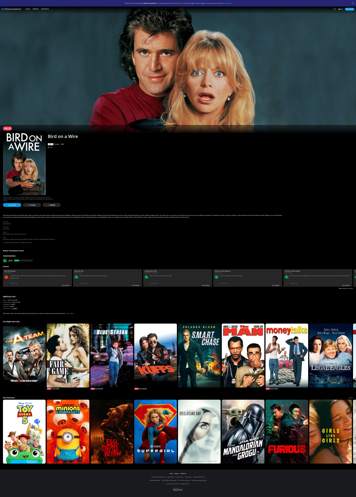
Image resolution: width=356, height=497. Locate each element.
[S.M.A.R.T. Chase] (199, 355)
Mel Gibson (6, 239)
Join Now (228, 3)
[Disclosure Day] (199, 432)
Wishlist (52, 205)
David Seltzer (6, 234)
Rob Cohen (6, 229)
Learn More (70, 313)
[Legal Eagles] (330, 355)
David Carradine (22, 239)
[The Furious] (287, 432)
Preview (32, 205)
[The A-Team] (24, 355)
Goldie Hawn (14, 239)
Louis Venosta (15, 234)
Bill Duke (30, 239)
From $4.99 (12, 205)
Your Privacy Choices (184, 480)
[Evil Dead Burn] (111, 432)
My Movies (45, 9)
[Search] (335, 9)
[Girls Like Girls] (330, 432)
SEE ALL (351, 398)
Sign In (340, 9)
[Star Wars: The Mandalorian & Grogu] (243, 432)
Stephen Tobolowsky (40, 239)
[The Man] (243, 355)
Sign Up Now (349, 9)
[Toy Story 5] (24, 432)
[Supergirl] (155, 432)
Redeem (36, 9)
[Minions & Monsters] (68, 432)
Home (28, 9)
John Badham (7, 224)
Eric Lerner (23, 234)
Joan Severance (50, 239)
